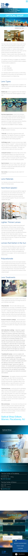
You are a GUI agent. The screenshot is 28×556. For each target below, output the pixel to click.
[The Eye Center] (20, 541)
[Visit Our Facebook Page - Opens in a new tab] (16, 554)
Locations (20, 548)
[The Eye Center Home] (6, 5)
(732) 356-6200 (14, 9)
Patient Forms (20, 545)
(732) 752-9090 (16, 10)
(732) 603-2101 (13, 11)
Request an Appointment (20, 543)
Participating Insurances (20, 550)
